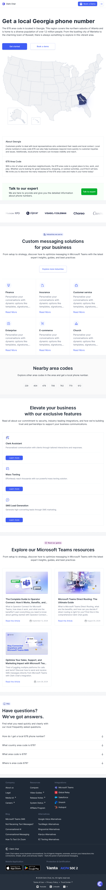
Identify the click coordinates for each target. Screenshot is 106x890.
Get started (15, 46)
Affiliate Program (37, 808)
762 (62, 385)
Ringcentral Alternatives (49, 829)
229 (26, 385)
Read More (11, 312)
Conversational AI (13, 829)
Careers (9, 803)
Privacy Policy (52, 882)
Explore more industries (53, 269)
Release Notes (36, 798)
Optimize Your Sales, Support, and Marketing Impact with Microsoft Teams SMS (27, 662)
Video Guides (36, 792)
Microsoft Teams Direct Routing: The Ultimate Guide (77, 601)
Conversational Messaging (17, 834)
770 (70, 385)
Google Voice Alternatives (49, 819)
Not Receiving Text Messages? (19, 824)
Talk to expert (89, 191)
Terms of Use (38, 882)
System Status (36, 803)
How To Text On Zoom (16, 839)
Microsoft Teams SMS (15, 819)
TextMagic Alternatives (48, 824)
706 (53, 385)
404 (35, 385)
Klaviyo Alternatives (47, 834)
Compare (34, 787)
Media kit (10, 798)
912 (79, 385)
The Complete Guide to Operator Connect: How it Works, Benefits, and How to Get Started (25, 601)
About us (10, 787)
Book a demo (43, 46)
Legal (8, 792)
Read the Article (13, 621)
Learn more (14, 458)
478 (44, 385)
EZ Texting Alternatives (48, 839)
